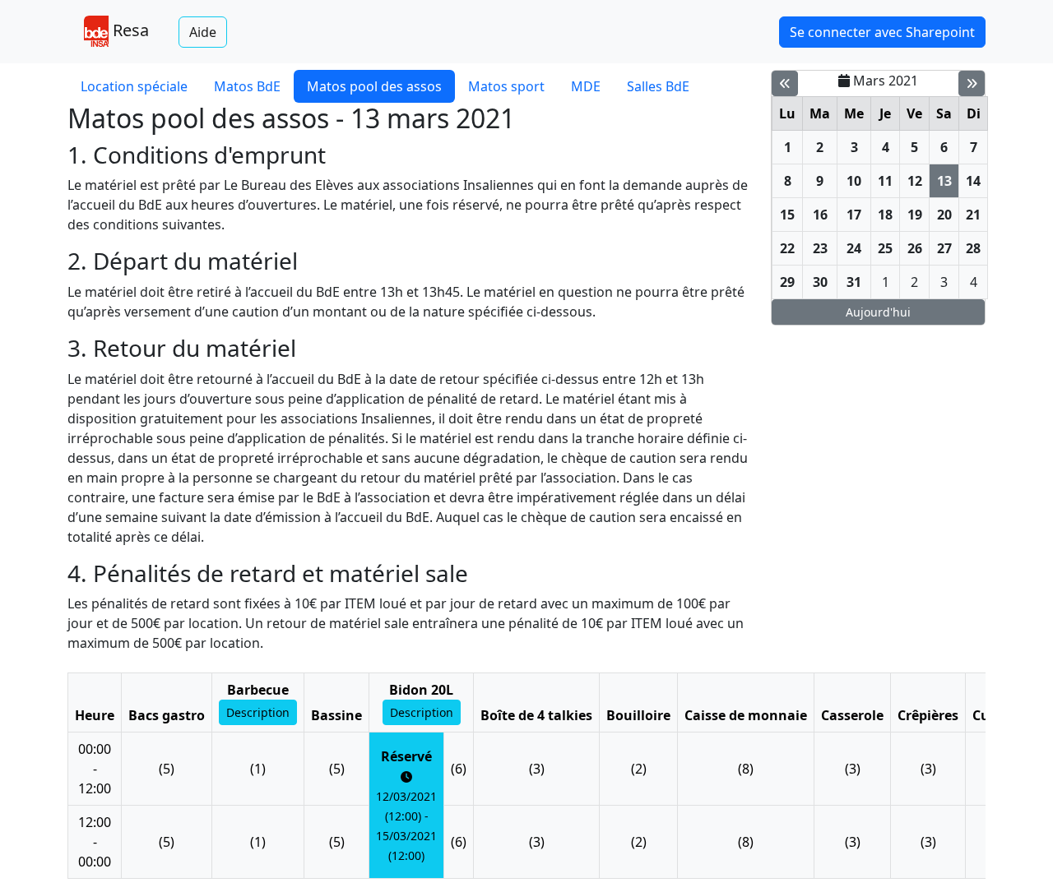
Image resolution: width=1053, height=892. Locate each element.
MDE (586, 86)
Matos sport (506, 86)
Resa (129, 30)
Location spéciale (134, 86)
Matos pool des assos (374, 86)
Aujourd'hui (878, 312)
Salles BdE (658, 86)
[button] (258, 712)
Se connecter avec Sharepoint (882, 32)
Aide (202, 32)
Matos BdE (247, 86)
